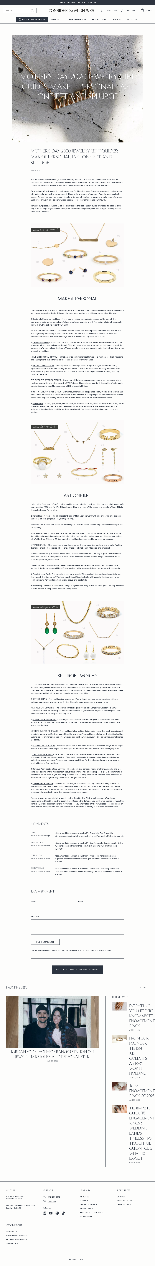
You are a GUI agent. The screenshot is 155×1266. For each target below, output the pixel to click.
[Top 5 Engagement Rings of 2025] (119, 1086)
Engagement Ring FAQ (16, 1235)
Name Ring (38, 403)
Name (33, 901)
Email (80, 901)
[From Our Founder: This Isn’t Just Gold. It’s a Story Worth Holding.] (119, 1039)
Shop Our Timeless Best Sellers (78, 2)
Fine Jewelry (76, 19)
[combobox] (19, 10)
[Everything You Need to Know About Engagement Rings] (119, 1006)
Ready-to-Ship (99, 19)
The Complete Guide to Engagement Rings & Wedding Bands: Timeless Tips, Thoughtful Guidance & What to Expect (142, 1134)
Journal (121, 1197)
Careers (84, 1201)
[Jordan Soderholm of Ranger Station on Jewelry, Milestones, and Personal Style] (52, 1022)
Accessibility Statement (92, 1212)
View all (144, 988)
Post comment (45, 942)
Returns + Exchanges (16, 1239)
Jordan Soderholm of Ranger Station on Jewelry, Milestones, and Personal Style (52, 1054)
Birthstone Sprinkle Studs (47, 392)
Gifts (116, 19)
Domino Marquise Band (44, 719)
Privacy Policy (79, 950)
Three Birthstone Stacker (46, 380)
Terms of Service (98, 950)
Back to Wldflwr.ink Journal (79, 969)
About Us (84, 1197)
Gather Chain (40, 699)
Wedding (56, 19)
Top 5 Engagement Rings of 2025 (142, 1091)
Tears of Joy (39, 545)
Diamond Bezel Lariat (44, 745)
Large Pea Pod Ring (43, 783)
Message (35, 916)
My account (86, 1216)
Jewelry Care (124, 1204)
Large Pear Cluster (43, 708)
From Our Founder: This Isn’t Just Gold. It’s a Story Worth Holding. (138, 1056)
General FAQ (12, 1232)
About (130, 19)
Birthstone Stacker (43, 365)
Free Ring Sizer (124, 1201)
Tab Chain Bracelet (42, 754)
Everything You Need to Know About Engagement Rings (142, 1016)
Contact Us (12, 1243)
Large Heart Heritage (44, 331)
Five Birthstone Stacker (45, 357)
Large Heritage (41, 342)
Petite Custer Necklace (45, 731)
